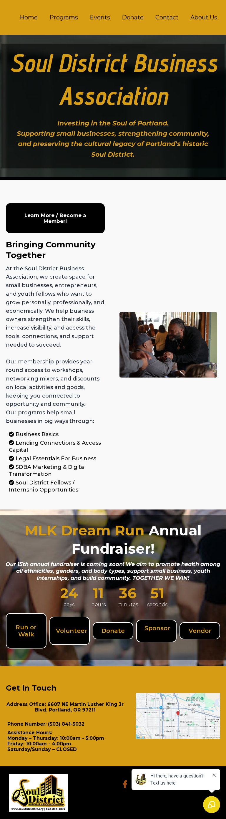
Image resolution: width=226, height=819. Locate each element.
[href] (178, 716)
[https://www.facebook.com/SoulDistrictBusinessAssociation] (126, 783)
